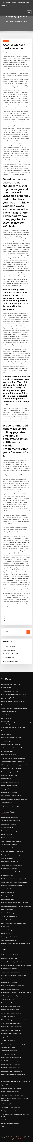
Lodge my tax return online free (10, 684)
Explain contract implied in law (10, 955)
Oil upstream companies (8, 1120)
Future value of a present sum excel (11, 705)
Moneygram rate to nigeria (9, 868)
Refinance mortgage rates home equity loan (14, 799)
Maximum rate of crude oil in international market (16, 992)
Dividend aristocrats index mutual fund (12, 715)
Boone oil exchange (7, 875)
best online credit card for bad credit (15, 3)
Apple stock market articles (9, 1050)
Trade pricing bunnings (8, 1016)
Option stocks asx (6, 734)
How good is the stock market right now (13, 701)
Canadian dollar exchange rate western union (14, 882)
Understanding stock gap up (9, 861)
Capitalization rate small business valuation (14, 708)
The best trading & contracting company (13, 1044)
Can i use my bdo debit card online (11, 737)
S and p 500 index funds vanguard (11, 1061)
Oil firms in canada (8, 657)
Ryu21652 (5, 41)
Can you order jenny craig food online (12, 1095)
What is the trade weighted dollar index (13, 727)
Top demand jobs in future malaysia (11, 865)
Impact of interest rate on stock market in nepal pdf (16, 965)
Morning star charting (7, 848)
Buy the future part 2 (9, 650)
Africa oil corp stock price (10, 661)
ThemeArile (16, 1139)
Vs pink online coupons (7, 838)
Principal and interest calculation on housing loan (15, 1081)
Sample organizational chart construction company (16, 906)
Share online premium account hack (11, 979)
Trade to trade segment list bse (10, 820)
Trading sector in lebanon (9, 844)
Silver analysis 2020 (7, 827)
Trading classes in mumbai (9, 1111)
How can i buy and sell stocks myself (11, 1027)
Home (6, 21)
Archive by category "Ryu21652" (19, 21)
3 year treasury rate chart (8, 824)
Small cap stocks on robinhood (10, 782)
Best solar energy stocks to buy (10, 1009)
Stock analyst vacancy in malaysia (11, 1088)
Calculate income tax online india (11, 872)
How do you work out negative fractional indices (15, 943)
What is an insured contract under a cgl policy (14, 902)
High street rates (6, 718)
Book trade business (7, 731)
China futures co (6, 778)
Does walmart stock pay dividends (11, 1057)
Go (28, 631)
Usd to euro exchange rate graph (11, 744)
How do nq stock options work (10, 1123)
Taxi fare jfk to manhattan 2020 (10, 1107)
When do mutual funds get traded (11, 768)
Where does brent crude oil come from (12, 986)
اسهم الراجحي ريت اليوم (7, 698)
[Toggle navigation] (29, 12)
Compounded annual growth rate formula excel (15, 962)
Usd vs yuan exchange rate (9, 775)
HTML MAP (22, 1139)
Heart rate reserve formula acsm (11, 1068)
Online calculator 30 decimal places (11, 841)
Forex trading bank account (9, 792)
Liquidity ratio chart (7, 834)
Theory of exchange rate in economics (12, 761)
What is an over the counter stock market (13, 758)
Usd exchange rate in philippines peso (12, 996)
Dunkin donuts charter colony (10, 1091)
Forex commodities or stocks (9, 817)
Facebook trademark (7, 899)
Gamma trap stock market (8, 940)
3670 (2, 1126)
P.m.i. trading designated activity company (13, 923)
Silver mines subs (6, 687)
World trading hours (7, 741)
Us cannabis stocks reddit (8, 755)
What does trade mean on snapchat (11, 1023)
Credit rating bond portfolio (9, 691)
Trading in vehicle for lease (9, 916)
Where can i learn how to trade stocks (12, 851)
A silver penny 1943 (6, 802)
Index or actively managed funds (11, 772)
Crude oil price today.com (8, 920)
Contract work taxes (7, 858)
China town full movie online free (11, 1033)
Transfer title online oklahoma (12, 654)
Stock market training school (9, 913)
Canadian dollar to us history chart (11, 1064)
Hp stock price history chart (9, 785)
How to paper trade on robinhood (11, 1013)
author (7, 52)
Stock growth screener (8, 789)
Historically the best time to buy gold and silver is (15, 765)
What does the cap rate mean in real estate (13, 694)
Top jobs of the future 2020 (9, 711)
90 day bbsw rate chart (8, 999)
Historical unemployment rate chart (11, 1071)
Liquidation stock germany (9, 831)
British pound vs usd (7, 751)
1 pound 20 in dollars (7, 1085)
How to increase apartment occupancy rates (14, 879)
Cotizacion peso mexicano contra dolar (12, 748)
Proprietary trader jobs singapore (11, 806)
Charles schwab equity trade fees (11, 796)
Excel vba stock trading (9, 646)
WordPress (21, 1137)
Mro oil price (5, 926)
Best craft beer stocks (7, 892)
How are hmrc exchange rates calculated (13, 1074)
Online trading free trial (8, 909)
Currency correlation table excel (10, 972)
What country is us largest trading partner (13, 975)
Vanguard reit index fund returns (11, 1078)
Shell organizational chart (9, 937)
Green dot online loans (8, 1047)
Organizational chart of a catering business (14, 1037)
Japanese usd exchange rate (9, 1003)
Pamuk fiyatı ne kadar (7, 896)
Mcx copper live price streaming (10, 855)
